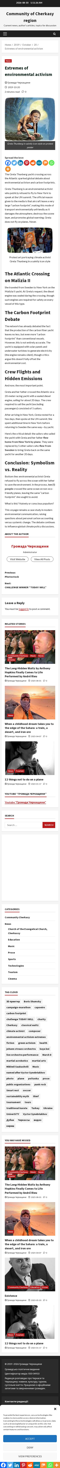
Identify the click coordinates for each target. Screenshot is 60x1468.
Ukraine (47, 1108)
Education (14, 939)
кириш (10, 1125)
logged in (24, 608)
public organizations (18, 1084)
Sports (12, 959)
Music (33, 656)
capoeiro (40, 1007)
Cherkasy (11, 1025)
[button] (55, 1408)
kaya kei (44, 1048)
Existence (11, 1296)
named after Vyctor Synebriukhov (25, 1072)
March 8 (46, 1054)
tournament (13, 1102)
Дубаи (10, 1120)
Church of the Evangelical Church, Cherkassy (27, 931)
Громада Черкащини (19, 82)
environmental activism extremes (26, 1037)
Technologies (16, 965)
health (43, 1042)
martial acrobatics (17, 1060)
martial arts (39, 1060)
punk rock (40, 1084)
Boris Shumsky (32, 1001)
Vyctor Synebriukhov (35, 1114)
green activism (27, 1042)
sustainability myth (17, 1096)
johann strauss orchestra (21, 1048)
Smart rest (12, 1090)
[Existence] (30, 1274)
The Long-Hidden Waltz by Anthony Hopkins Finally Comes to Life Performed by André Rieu (27, 672)
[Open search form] (54, 34)
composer (34, 1031)
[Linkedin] (20, 163)
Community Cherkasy (18, 656)
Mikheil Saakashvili (17, 1066)
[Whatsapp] (51, 163)
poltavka (33, 1078)
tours (28, 1102)
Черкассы (24, 1120)
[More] (8, 169)
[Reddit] (33, 163)
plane (21, 1078)
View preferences (30, 1456)
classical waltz (30, 1025)
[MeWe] (39, 163)
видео (37, 1120)
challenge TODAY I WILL (19, 1019)
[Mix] (45, 163)
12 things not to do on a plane (24, 779)
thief (36, 1096)
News (8, 61)
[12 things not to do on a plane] (30, 758)
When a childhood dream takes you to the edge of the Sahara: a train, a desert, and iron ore (29, 728)
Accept (30, 1438)
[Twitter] (14, 163)
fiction (10, 1042)
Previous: (12, 574)
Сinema (11, 660)
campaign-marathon (18, 1007)
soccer (27, 1090)
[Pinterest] (26, 163)
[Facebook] (8, 163)
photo (10, 1078)
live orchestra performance (22, 1054)
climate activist (15, 1031)
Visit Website (17, 559)
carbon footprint (16, 1013)
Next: (25, 585)
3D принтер (13, 1001)
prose (46, 1078)
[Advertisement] (30, 868)
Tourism (20, 771)
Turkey (35, 1108)
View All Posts (42, 559)
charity (41, 1019)
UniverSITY (12, 1114)
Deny (30, 1447)
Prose (11, 952)
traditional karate (16, 1108)
